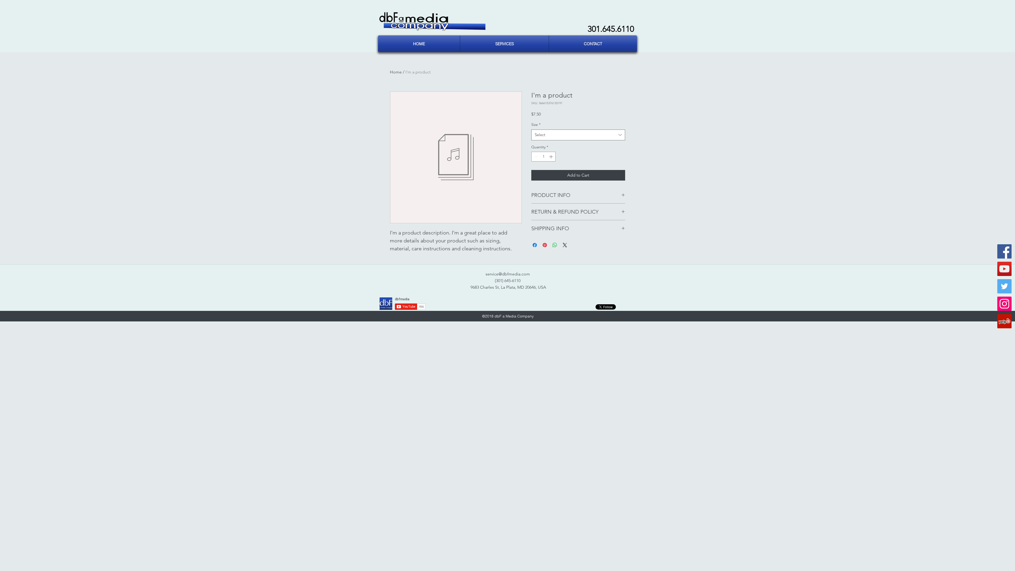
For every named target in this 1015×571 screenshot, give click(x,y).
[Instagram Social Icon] (1004, 304)
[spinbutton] (543, 156)
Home (396, 72)
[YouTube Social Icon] (1004, 269)
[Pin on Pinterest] (545, 245)
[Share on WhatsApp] (555, 245)
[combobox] (578, 135)
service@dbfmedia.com (508, 274)
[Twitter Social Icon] (1004, 286)
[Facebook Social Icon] (1004, 251)
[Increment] (551, 156)
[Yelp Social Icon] (1004, 321)
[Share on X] (565, 245)
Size (536, 124)
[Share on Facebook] (535, 245)
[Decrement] (535, 156)
